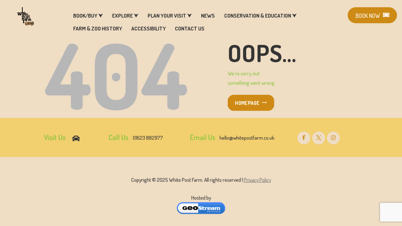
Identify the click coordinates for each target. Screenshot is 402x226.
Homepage (247, 103)
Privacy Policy (257, 179)
